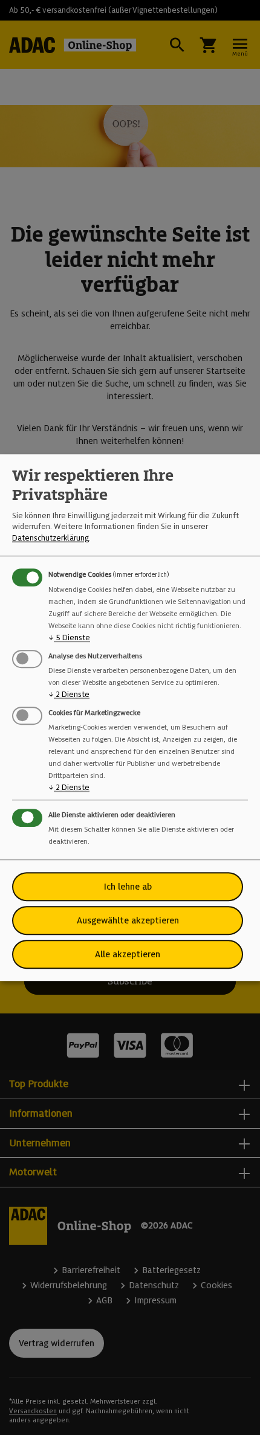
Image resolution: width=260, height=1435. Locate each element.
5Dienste (69, 637)
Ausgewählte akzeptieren (128, 920)
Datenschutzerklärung (50, 538)
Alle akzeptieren (127, 954)
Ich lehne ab (128, 886)
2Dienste (68, 694)
